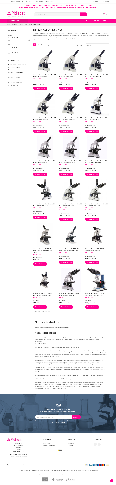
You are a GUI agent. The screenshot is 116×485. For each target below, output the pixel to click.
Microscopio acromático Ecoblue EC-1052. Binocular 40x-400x (70, 294)
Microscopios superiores (15, 70)
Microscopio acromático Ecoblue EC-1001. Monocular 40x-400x (96, 118)
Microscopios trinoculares (15, 82)
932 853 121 (21, 452)
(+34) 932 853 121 (29, 1)
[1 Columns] (41, 44)
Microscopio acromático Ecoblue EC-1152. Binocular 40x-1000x (96, 161)
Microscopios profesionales (15, 72)
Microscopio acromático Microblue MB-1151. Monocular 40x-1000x (97, 75)
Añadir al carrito (41, 88)
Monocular (14, 50)
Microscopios (13, 60)
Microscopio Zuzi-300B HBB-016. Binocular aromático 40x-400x (95, 249)
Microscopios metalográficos (16, 80)
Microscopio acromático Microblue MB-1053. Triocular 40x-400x (71, 204)
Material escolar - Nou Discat (50, 450)
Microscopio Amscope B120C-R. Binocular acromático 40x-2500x (95, 294)
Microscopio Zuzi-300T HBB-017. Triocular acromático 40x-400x (43, 294)
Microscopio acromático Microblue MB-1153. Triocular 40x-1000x (97, 204)
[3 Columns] (34, 45)
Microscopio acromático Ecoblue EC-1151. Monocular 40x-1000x (70, 161)
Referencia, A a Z (97, 45)
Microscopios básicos (14, 67)
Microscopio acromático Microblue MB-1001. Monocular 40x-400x (45, 75)
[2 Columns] (38, 44)
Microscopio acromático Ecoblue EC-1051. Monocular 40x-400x (44, 161)
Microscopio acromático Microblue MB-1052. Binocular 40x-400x (45, 118)
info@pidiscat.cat (15, 1)
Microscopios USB (13, 85)
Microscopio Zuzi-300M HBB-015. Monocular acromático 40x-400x (69, 249)
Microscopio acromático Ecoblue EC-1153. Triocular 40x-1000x (44, 204)
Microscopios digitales (14, 77)
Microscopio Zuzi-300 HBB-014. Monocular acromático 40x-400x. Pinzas (43, 250)
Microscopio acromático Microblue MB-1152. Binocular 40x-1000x (71, 118)
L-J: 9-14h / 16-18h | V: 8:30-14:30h (45, 1)
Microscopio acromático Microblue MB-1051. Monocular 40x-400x (71, 75)
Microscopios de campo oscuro (16, 75)
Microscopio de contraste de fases (17, 65)
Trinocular (14, 53)
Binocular (14, 47)
